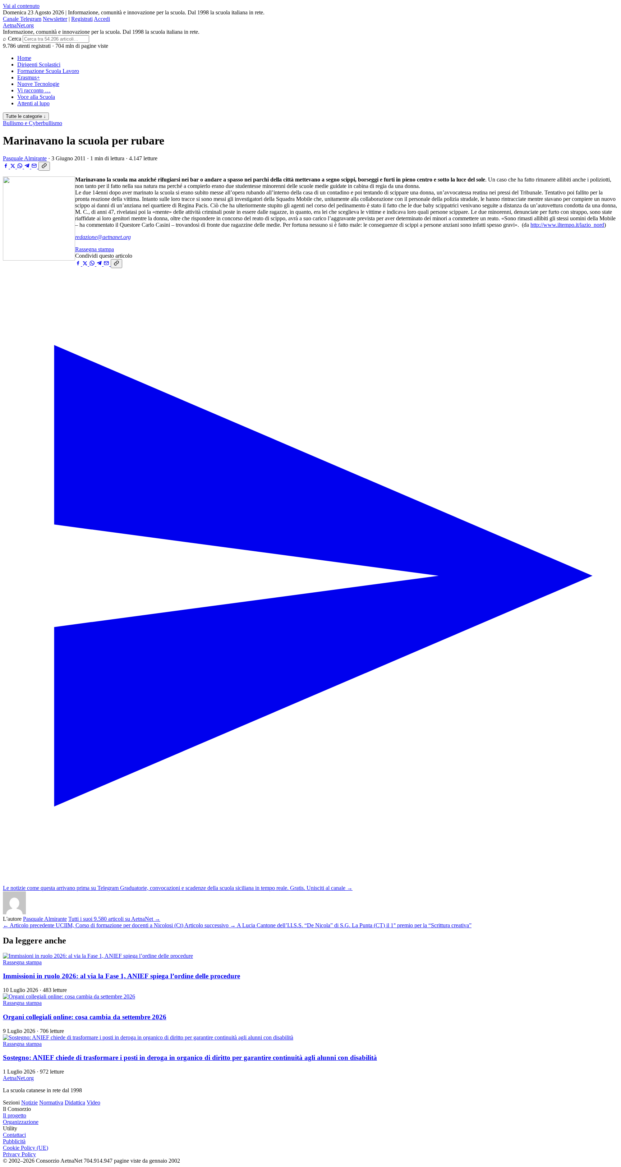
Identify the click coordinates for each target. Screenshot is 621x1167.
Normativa (51, 1102)
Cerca (14, 39)
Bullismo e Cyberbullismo (32, 123)
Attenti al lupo (33, 103)
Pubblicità (14, 1141)
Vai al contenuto (21, 6)
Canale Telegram (22, 19)
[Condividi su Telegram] (27, 167)
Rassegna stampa (94, 249)
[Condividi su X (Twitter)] (13, 167)
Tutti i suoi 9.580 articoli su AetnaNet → (114, 919)
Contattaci (14, 1135)
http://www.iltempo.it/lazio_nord (567, 225)
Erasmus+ (28, 77)
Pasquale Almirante (25, 158)
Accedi (102, 19)
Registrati (82, 19)
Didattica (75, 1102)
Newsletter (55, 19)
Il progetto (14, 1115)
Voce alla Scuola (36, 97)
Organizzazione (20, 1122)
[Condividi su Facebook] (6, 167)
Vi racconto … (34, 90)
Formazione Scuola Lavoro (48, 71)
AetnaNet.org (18, 25)
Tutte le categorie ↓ (26, 116)
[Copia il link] (44, 166)
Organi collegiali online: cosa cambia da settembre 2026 (84, 1017)
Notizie (29, 1102)
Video (93, 1102)
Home (24, 58)
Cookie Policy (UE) (25, 1148)
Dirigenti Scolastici (38, 64)
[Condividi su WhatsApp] (20, 167)
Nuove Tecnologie (38, 84)
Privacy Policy (19, 1154)
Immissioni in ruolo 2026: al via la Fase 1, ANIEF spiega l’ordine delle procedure (121, 976)
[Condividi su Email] (34, 167)
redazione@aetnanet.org (103, 237)
